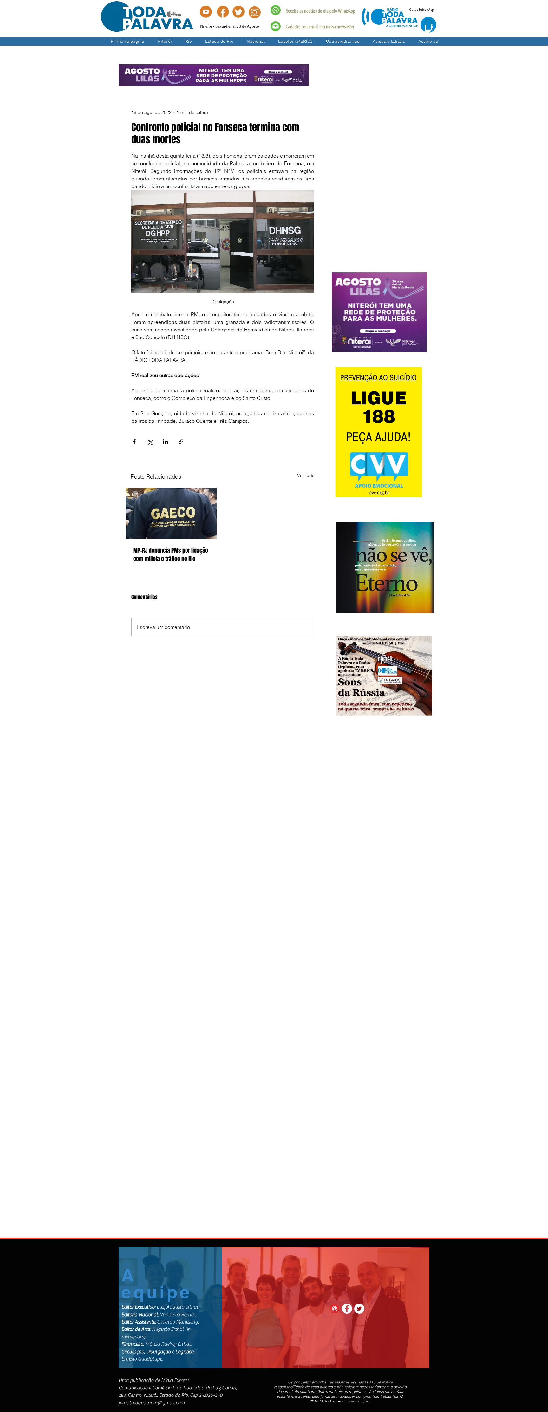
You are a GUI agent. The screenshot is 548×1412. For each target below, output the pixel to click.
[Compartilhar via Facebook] (134, 442)
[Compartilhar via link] (181, 442)
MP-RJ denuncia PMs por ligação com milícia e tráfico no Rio (170, 554)
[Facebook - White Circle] (347, 1309)
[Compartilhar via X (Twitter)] (150, 442)
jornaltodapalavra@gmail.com (152, 1403)
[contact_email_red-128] (334, 1309)
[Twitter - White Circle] (359, 1309)
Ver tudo (306, 475)
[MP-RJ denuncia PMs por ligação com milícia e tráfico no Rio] (171, 513)
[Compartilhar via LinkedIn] (165, 442)
